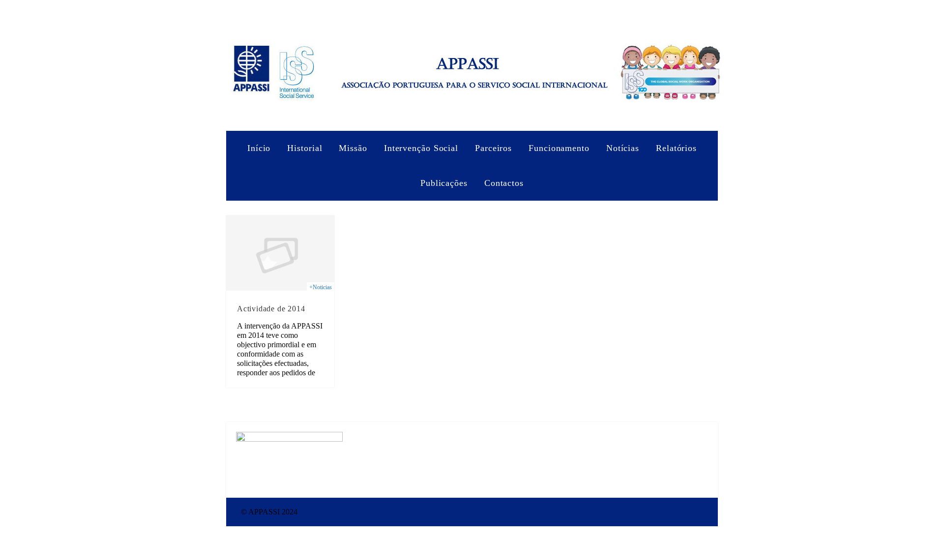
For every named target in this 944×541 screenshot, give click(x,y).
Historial (304, 148)
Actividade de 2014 (271, 308)
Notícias (622, 148)
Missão (353, 148)
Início (258, 148)
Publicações (444, 183)
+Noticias (320, 287)
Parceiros (493, 148)
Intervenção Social (421, 148)
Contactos (504, 183)
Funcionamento (559, 148)
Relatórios (676, 148)
